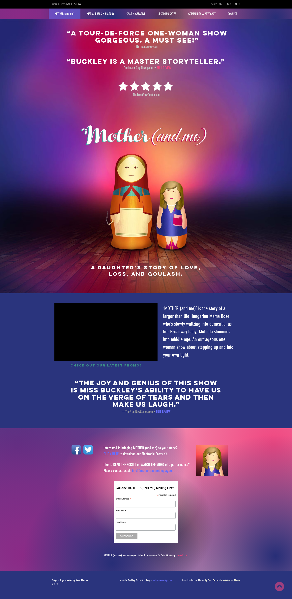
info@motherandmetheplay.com (153, 470)
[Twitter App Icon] (88, 450)
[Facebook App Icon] (76, 450)
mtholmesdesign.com (163, 580)
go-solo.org (182, 555)
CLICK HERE (111, 454)
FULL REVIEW (163, 412)
